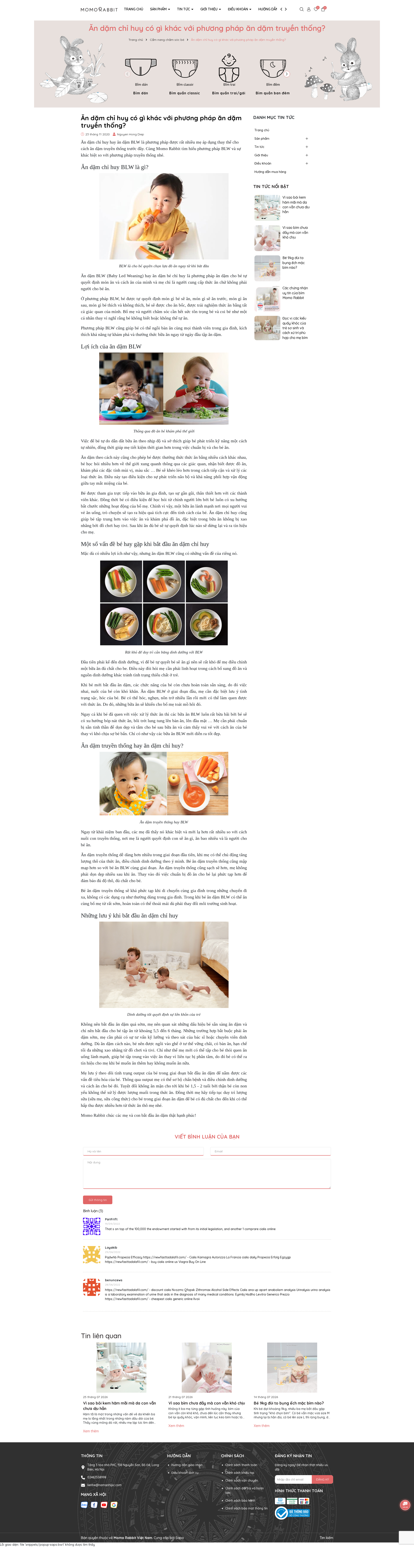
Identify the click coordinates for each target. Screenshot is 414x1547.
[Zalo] (84, 1505)
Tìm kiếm (326, 1538)
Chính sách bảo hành (240, 1501)
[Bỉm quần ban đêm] (273, 73)
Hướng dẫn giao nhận (186, 1465)
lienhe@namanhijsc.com (104, 1485)
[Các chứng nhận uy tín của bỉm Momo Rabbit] (267, 298)
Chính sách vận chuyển (241, 1480)
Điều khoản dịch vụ (185, 1473)
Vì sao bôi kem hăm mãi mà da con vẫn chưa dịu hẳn (296, 204)
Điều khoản (238, 9)
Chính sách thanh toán (241, 1465)
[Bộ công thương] (304, 1513)
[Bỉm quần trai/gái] (229, 73)
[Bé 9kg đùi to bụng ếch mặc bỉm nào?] (267, 268)
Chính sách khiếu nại (239, 1473)
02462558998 (96, 1477)
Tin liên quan (101, 1335)
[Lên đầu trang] (405, 1521)
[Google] (114, 1505)
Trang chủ (133, 9)
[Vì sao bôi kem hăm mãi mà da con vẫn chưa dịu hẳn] (267, 208)
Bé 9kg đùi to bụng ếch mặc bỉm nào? (293, 263)
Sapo (180, 1538)
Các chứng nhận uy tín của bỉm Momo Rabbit (295, 293)
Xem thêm (91, 1431)
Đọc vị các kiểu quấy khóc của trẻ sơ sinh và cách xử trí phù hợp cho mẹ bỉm (295, 328)
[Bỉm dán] (141, 73)
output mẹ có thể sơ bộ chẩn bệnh (171, 1079)
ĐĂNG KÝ (322, 1479)
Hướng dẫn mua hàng (277, 9)
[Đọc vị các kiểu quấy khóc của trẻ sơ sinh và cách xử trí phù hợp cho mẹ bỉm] (267, 328)
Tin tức (184, 9)
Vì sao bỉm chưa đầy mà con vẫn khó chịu (295, 232)
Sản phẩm (159, 9)
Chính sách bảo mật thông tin (246, 1508)
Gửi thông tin (98, 1200)
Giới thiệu (209, 9)
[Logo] (99, 9)
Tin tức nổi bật (271, 186)
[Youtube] (104, 1505)
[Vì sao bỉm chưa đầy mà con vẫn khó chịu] (267, 238)
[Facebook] (94, 1505)
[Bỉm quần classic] (185, 73)
